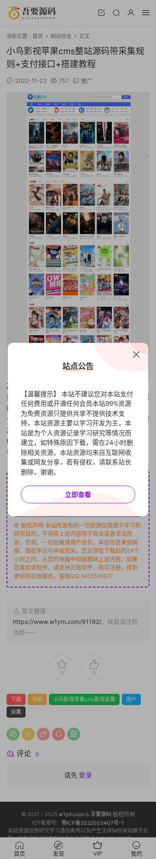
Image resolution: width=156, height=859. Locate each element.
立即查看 (78, 494)
